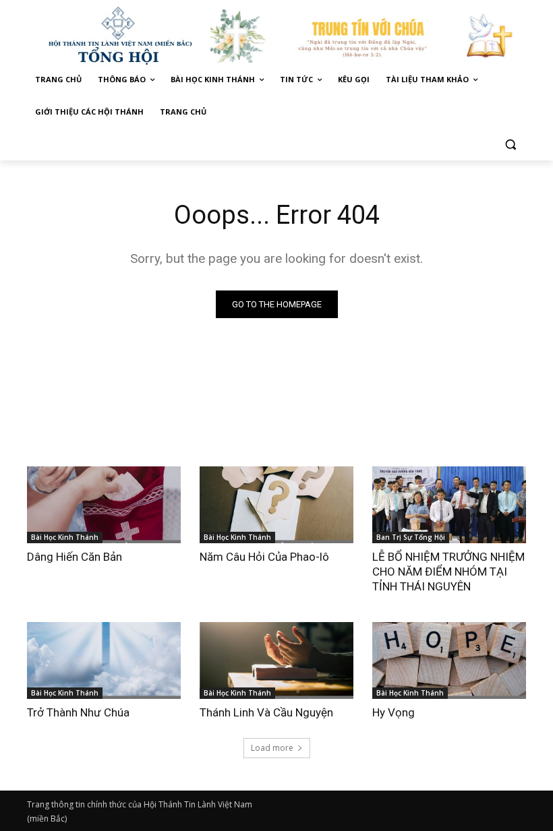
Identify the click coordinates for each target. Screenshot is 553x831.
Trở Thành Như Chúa (78, 712)
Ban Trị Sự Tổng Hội (410, 537)
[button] (510, 144)
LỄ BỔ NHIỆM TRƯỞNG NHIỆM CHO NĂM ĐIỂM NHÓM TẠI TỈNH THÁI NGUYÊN (448, 571)
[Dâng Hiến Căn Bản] (104, 504)
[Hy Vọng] (449, 660)
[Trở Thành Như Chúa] (104, 660)
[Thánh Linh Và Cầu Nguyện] (276, 660)
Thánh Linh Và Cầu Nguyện (266, 712)
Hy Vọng (394, 712)
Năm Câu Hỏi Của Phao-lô (264, 556)
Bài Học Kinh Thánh (64, 537)
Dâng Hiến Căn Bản (74, 556)
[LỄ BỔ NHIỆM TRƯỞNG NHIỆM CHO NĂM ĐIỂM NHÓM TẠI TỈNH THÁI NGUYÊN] (449, 504)
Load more (272, 747)
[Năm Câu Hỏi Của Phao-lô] (276, 504)
